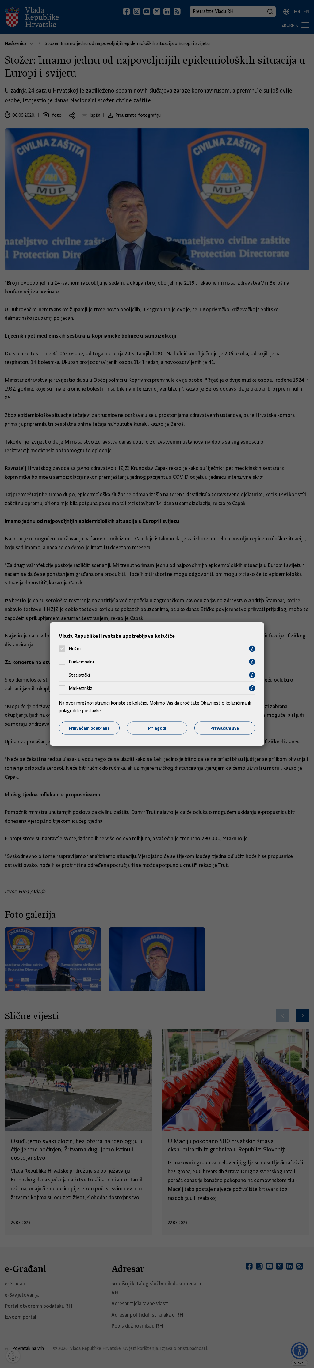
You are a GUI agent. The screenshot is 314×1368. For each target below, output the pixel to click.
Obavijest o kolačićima (224, 702)
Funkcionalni (81, 662)
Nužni (75, 649)
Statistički (79, 675)
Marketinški (80, 688)
